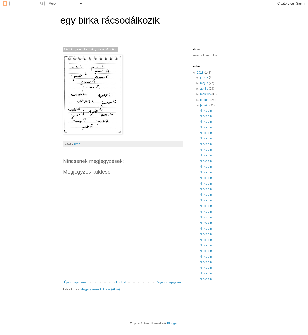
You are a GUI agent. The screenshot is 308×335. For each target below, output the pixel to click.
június (204, 77)
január (204, 105)
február (205, 100)
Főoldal (121, 282)
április (204, 88)
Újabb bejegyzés (75, 282)
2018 (200, 72)
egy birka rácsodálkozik (110, 20)
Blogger (172, 323)
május (204, 83)
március (205, 94)
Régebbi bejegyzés (168, 282)
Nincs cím (206, 110)
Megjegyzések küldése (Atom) (100, 289)
